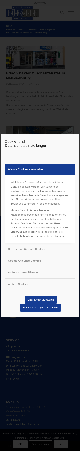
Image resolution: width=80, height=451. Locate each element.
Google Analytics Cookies (24, 260)
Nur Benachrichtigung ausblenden (40, 307)
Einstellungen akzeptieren (40, 300)
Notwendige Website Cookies (26, 249)
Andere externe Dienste (23, 272)
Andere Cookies (18, 284)
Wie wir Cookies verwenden (25, 169)
